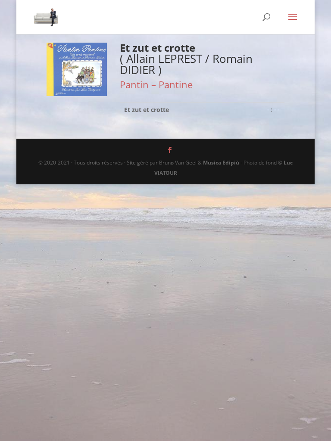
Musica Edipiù (221, 162)
